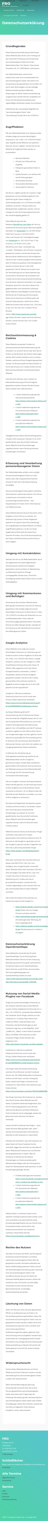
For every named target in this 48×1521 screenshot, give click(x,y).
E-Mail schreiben (7, 1454)
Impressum (5, 1496)
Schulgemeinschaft (11, 15)
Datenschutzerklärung (9, 1499)
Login (4, 1491)
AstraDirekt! (6, 1467)
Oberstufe (30, 10)
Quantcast (13, 240)
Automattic (21, 231)
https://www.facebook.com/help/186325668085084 (26, 1091)
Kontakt (23, 15)
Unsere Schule (9, 10)
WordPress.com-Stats (22, 224)
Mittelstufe (20, 10)
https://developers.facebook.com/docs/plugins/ (24, 1044)
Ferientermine (6, 1480)
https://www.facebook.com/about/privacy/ (23, 1236)
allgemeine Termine (8, 1477)
